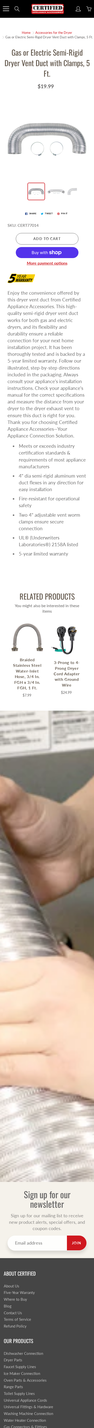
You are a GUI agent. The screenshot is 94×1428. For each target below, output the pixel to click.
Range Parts (13, 1387)
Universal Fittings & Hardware (28, 1407)
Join (76, 1243)
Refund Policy (15, 1326)
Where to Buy (15, 1299)
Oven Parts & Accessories (25, 1380)
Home (26, 33)
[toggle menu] (6, 9)
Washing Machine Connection (28, 1413)
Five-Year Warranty (19, 1292)
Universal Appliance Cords (25, 1400)
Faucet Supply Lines (20, 1367)
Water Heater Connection (25, 1420)
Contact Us (13, 1313)
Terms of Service (17, 1319)
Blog (8, 1306)
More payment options (47, 263)
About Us (11, 1286)
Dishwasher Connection (23, 1353)
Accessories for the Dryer (53, 33)
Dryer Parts (13, 1360)
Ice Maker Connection (22, 1373)
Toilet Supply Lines (19, 1393)
